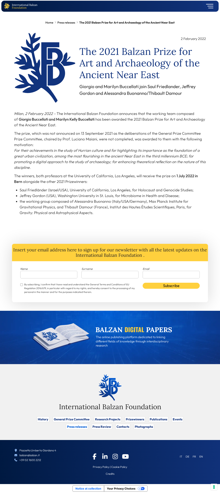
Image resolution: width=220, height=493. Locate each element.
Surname (87, 269)
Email (146, 269)
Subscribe (171, 285)
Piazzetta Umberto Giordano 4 (37, 450)
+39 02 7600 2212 (30, 460)
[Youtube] (125, 456)
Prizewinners (135, 419)
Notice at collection (88, 488)
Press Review (101, 427)
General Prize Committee (72, 419)
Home (49, 22)
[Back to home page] (7, 6)
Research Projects (107, 419)
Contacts (123, 427)
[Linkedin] (105, 456)
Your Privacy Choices (121, 488)
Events (177, 419)
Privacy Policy (101, 467)
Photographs (144, 427)
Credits (110, 473)
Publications (158, 419)
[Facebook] (94, 456)
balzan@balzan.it (29, 455)
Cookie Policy (119, 467)
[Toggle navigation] (209, 6)
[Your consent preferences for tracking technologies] (214, 487)
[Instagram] (115, 456)
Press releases (66, 22)
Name (24, 269)
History (43, 419)
